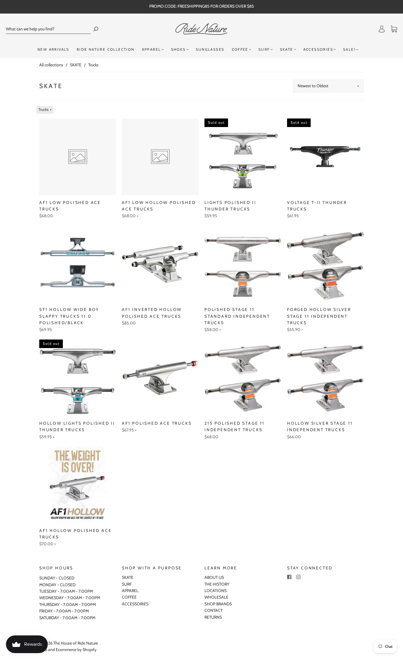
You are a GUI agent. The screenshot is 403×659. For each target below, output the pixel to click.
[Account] (382, 29)
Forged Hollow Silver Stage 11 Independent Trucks (319, 316)
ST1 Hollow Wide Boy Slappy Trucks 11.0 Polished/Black (69, 316)
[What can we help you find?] (48, 29)
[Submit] (95, 29)
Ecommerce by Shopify (76, 649)
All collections (51, 64)
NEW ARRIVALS (53, 49)
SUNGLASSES (210, 49)
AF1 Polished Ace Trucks (156, 423)
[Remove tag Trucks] (44, 110)
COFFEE (240, 49)
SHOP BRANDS (218, 604)
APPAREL (151, 49)
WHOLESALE (216, 597)
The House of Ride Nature (75, 643)
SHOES (178, 49)
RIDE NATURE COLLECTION (106, 49)
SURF (264, 49)
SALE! (349, 49)
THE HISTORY (216, 584)
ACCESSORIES (318, 49)
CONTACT (213, 610)
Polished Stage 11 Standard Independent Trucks (237, 316)
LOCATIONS (215, 590)
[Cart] (394, 29)
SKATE (286, 49)
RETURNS (213, 617)
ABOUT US (214, 577)
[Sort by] (328, 86)
